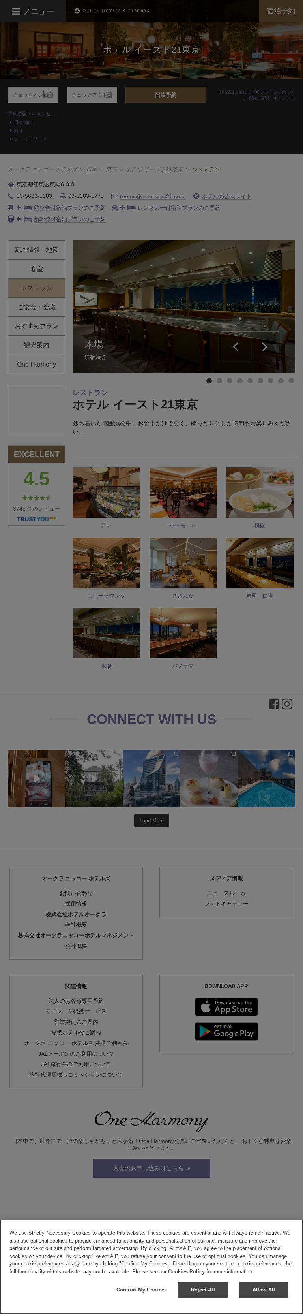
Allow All (263, 1290)
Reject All (203, 1290)
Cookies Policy (186, 1272)
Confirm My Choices (141, 1290)
